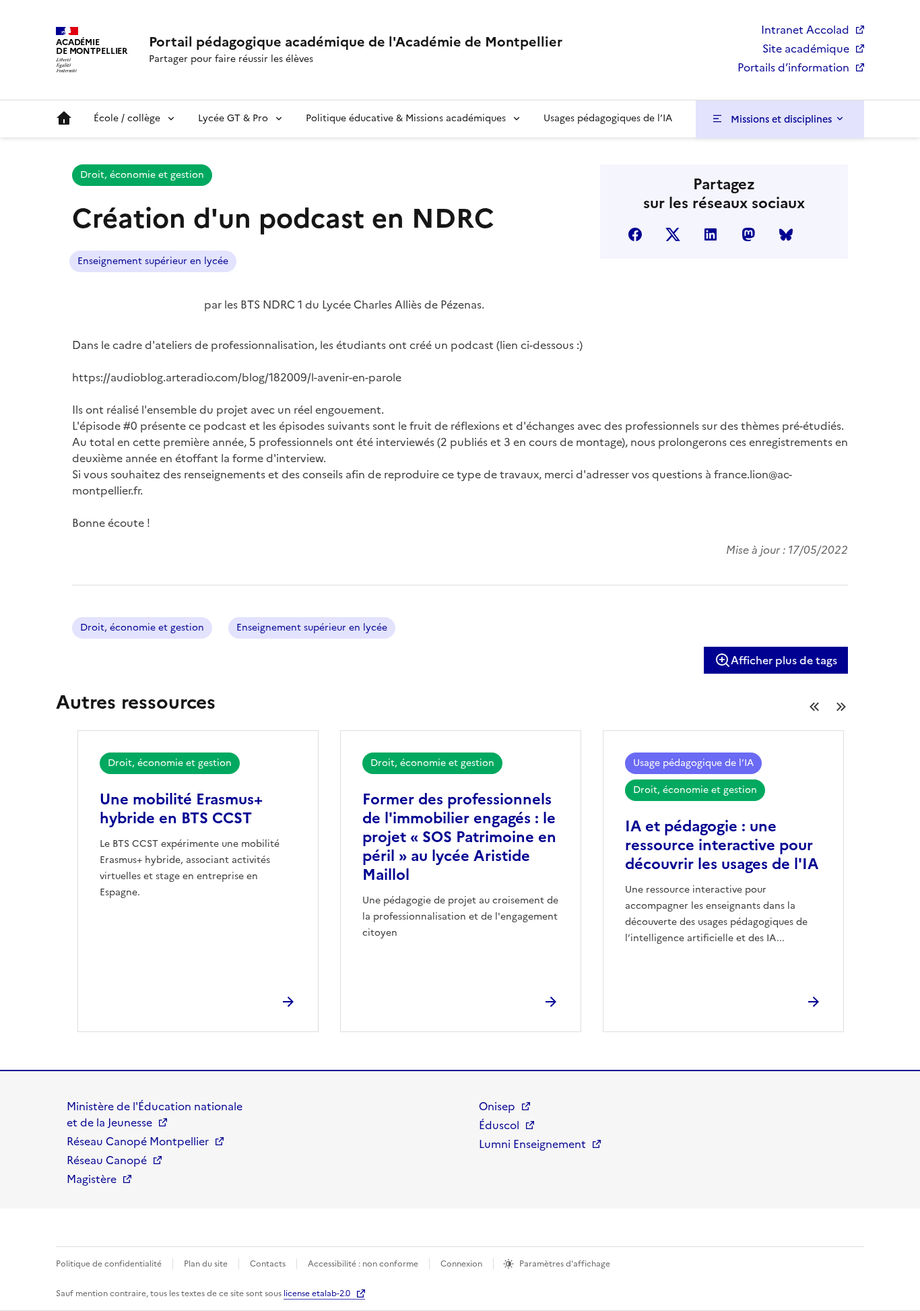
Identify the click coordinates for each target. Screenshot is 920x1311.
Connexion (461, 1264)
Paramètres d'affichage (564, 1264)
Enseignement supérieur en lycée (152, 261)
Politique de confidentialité (109, 1264)
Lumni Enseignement (532, 1144)
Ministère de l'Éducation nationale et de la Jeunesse (154, 1114)
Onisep (497, 1106)
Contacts (268, 1264)
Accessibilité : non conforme (363, 1264)
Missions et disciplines (781, 119)
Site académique (805, 48)
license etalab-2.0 (317, 1293)
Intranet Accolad (805, 30)
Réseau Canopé (107, 1160)
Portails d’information (793, 67)
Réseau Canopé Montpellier (138, 1141)
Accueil (64, 118)
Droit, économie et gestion (142, 175)
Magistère (92, 1179)
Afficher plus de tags (784, 660)
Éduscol (499, 1125)
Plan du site (206, 1264)
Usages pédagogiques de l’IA (608, 118)
